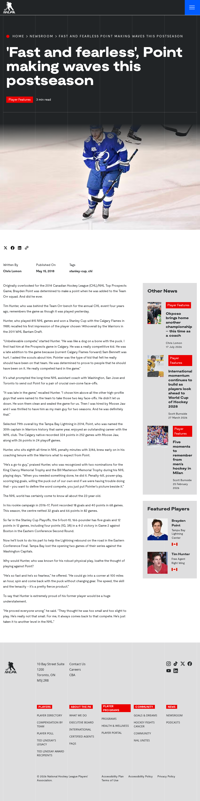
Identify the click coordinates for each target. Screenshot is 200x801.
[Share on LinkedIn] (19, 247)
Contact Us (77, 664)
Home (18, 36)
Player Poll (45, 733)
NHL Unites (148, 740)
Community (142, 733)
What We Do (78, 715)
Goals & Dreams (145, 715)
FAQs (72, 743)
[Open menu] (192, 7)
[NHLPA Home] (9, 7)
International (80, 729)
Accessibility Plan (113, 776)
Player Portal (116, 733)
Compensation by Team (50, 724)
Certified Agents (81, 736)
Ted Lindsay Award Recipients (50, 753)
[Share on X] (5, 247)
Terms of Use (110, 780)
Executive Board (81, 722)
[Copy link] (26, 247)
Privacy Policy (166, 776)
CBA (72, 675)
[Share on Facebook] (12, 247)
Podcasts (173, 722)
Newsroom (41, 36)
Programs (109, 718)
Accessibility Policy (140, 776)
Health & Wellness (115, 726)
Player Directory (49, 715)
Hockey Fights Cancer (144, 724)
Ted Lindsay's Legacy (46, 742)
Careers (75, 669)
